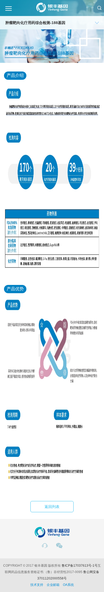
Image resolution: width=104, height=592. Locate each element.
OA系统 (68, 585)
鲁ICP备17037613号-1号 (80, 565)
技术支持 (36, 585)
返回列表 (52, 506)
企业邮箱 (53, 585)
